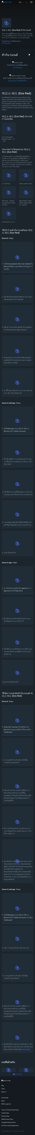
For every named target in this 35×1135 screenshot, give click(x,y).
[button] (14, 1074)
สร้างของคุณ (6, 43)
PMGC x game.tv (6, 1104)
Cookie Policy (5, 1113)
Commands (4, 1097)
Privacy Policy (5, 1116)
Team (3, 1088)
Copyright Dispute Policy (8, 1122)
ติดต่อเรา (4, 1092)
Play (2, 1085)
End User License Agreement (9, 1125)
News (3, 1101)
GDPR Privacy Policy (7, 1119)
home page (26, 1049)
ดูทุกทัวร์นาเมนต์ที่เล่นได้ (17, 81)
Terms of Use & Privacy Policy (10, 1110)
